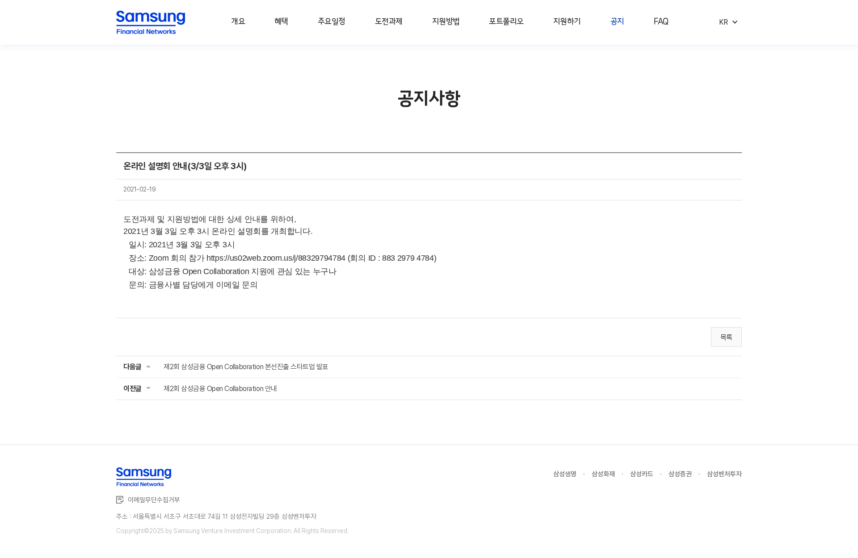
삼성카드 (641, 474)
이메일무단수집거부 (154, 500)
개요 (238, 21)
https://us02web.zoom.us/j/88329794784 (275, 258)
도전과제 (389, 21)
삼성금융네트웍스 (150, 22)
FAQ (661, 21)
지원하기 (567, 21)
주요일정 (331, 21)
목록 (726, 337)
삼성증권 (680, 474)
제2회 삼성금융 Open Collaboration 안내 (220, 388)
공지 (617, 21)
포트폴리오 (506, 21)
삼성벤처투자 (724, 474)
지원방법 (446, 21)
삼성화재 (603, 474)
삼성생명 (564, 474)
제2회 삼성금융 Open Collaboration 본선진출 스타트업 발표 (246, 366)
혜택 (281, 21)
